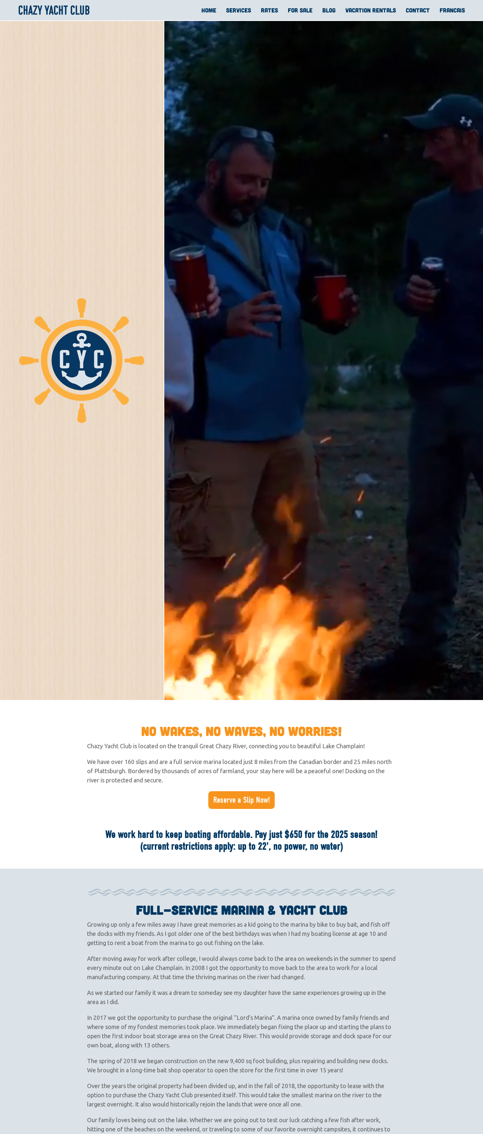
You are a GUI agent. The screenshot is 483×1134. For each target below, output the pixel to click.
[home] (54, 10)
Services (238, 10)
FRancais (452, 10)
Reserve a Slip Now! (241, 800)
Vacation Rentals (370, 10)
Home (208, 10)
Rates (269, 10)
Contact (418, 10)
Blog (328, 10)
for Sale (300, 10)
